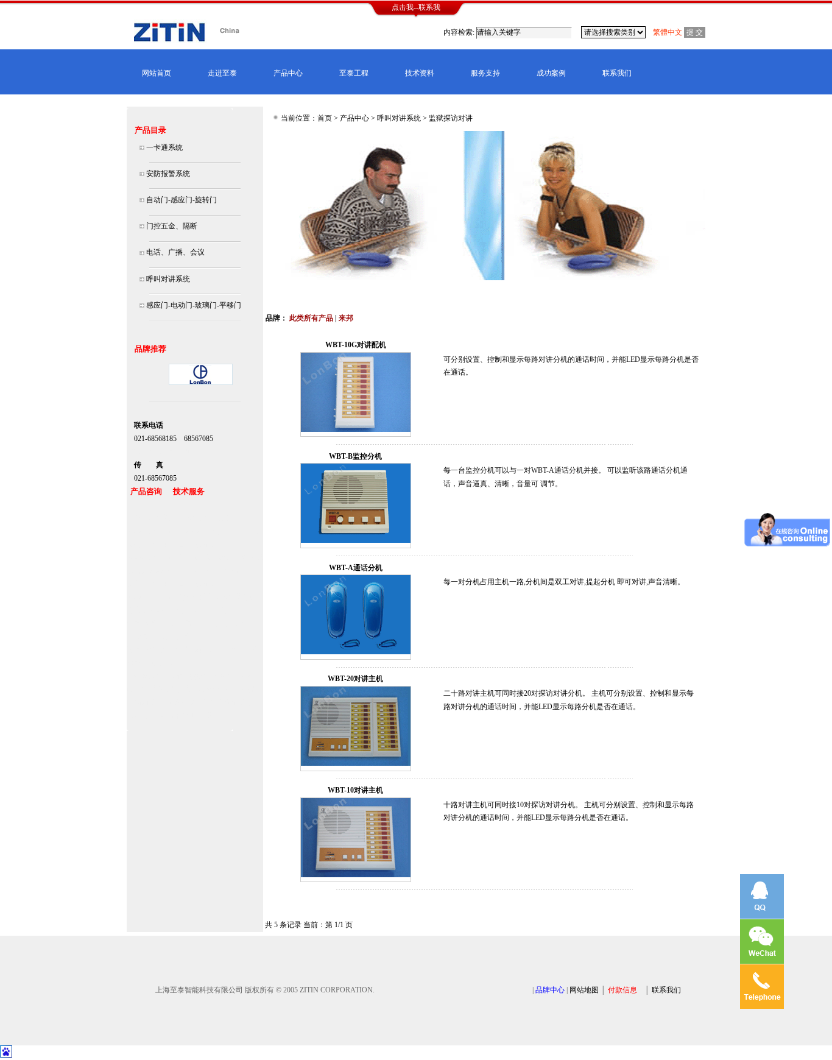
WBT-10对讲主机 (355, 790)
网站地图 (584, 990)
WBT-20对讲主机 (355, 678)
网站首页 (156, 73)
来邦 (346, 318)
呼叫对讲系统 (399, 118)
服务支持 (485, 73)
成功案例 (551, 73)
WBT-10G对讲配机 (355, 345)
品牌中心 (550, 990)
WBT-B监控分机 (355, 456)
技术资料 (419, 73)
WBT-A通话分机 (356, 568)
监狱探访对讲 (451, 118)
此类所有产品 (311, 318)
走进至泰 (222, 73)
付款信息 (622, 990)
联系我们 (617, 73)
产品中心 (288, 73)
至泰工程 (353, 73)
